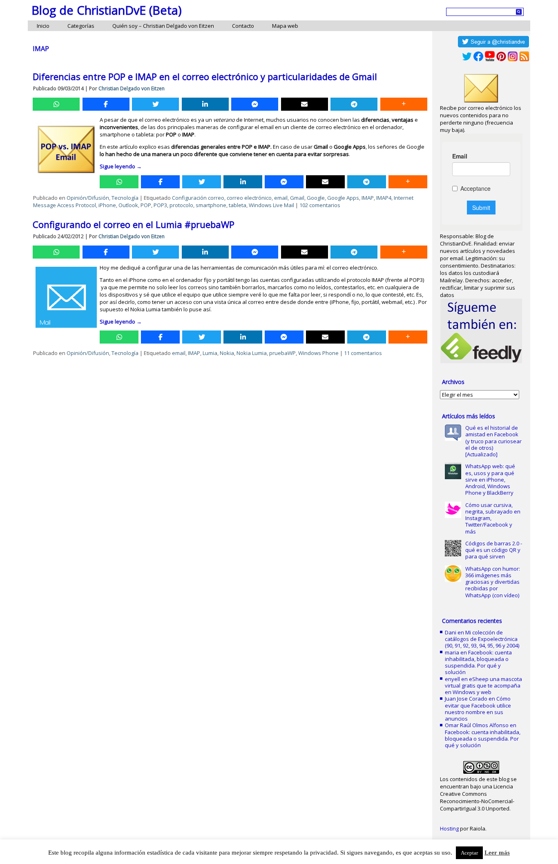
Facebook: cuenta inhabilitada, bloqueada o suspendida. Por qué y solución (478, 662)
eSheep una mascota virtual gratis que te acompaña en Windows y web (483, 685)
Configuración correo (198, 197)
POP (146, 205)
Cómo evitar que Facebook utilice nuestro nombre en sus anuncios (478, 708)
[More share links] (403, 104)
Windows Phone (318, 353)
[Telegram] (353, 104)
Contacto (243, 25)
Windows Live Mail (271, 205)
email (281, 197)
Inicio (43, 25)
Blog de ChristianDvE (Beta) (106, 10)
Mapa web (285, 25)
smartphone (211, 205)
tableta (237, 205)
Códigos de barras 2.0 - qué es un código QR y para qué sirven (493, 550)
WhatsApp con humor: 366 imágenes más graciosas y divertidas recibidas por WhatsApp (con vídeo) (492, 582)
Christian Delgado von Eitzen (131, 88)
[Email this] (304, 104)
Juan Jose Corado (466, 698)
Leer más (497, 852)
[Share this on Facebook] (106, 104)
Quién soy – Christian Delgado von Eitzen (163, 25)
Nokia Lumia (252, 353)
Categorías (80, 25)
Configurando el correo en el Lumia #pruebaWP (133, 224)
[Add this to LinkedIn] (205, 104)
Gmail (297, 197)
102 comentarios (319, 205)
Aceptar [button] (469, 853)
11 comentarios (363, 353)
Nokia (227, 353)
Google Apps (343, 197)
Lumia (210, 353)
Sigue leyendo (121, 166)
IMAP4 (383, 197)
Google (316, 197)
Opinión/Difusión (88, 197)
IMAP (368, 197)
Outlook (128, 205)
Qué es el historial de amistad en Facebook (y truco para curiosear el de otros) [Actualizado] (493, 441)
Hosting (449, 828)
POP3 (160, 205)
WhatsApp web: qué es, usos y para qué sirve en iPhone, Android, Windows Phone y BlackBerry (490, 479)
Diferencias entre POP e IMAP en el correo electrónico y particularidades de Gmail (205, 76)
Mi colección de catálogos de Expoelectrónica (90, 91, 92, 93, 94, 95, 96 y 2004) (482, 639)
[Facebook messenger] (254, 104)
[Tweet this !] (155, 104)
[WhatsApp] (56, 104)
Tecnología (125, 197)
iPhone (107, 205)
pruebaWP (282, 353)
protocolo (181, 205)
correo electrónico (249, 197)
